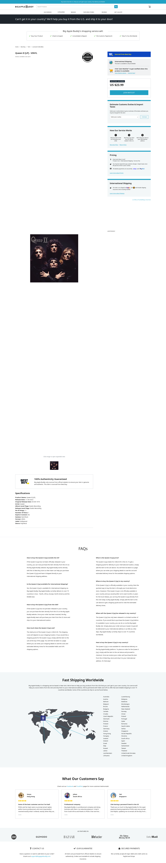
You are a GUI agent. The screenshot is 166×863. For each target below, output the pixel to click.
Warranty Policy (114, 145)
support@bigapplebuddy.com (41, 856)
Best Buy (23, 47)
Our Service (47, 12)
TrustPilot (79, 786)
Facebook (70, 786)
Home (17, 47)
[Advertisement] (129, 216)
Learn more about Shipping (117, 193)
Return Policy (123, 145)
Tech (29, 47)
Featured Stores (88, 12)
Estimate (144, 117)
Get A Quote (118, 12)
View (19, 814)
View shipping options (120, 73)
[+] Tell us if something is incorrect (141, 200)
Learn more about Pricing (116, 173)
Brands (73, 12)
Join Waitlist (129, 93)
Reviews (104, 12)
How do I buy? (131, 73)
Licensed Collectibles (38, 47)
